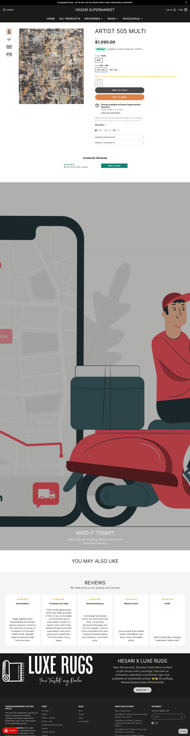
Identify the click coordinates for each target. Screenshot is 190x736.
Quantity (99, 80)
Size (80, 711)
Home (51, 18)
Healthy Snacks (48, 732)
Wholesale (131, 18)
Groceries (92, 18)
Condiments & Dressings (52, 725)
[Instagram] (156, 723)
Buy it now (120, 97)
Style (81, 718)
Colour (81, 714)
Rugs (111, 18)
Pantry (44, 714)
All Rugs (45, 711)
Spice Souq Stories (123, 711)
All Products (69, 18)
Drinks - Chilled (48, 718)
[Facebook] (153, 723)
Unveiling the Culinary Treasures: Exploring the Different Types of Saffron (128, 723)
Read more (99, 125)
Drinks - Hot (47, 721)
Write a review (114, 166)
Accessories (84, 721)
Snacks (45, 728)
